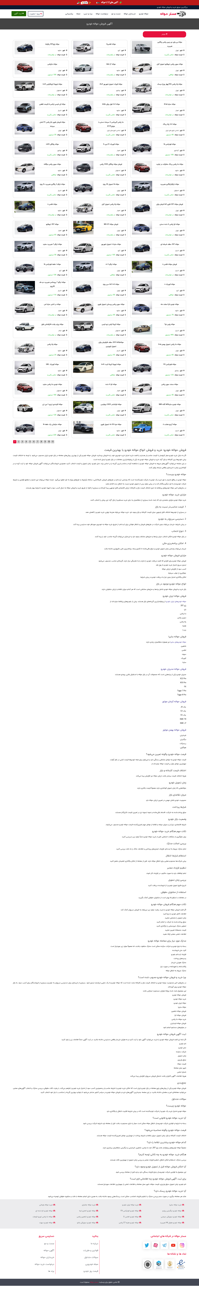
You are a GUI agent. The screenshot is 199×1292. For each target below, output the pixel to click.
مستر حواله (93, 1282)
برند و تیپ (88, 14)
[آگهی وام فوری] (99, 2)
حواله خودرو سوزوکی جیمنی (171, 1217)
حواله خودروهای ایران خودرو (176, 601)
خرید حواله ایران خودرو (130, 1205)
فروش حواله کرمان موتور (174, 701)
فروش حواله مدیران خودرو (173, 669)
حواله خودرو (143, 14)
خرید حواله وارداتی (46, 1205)
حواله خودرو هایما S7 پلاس (129, 1223)
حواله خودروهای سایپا (178, 642)
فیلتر (164, 34)
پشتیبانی (69, 14)
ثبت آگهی (18, 13)
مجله (78, 14)
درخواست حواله (102, 14)
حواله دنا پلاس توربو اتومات (43, 1217)
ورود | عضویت (34, 14)
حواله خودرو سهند (46, 1223)
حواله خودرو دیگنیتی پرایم (172, 1211)
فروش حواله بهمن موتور (174, 730)
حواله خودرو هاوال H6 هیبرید (171, 1223)
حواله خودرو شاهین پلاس (86, 1217)
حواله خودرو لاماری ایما (87, 1211)
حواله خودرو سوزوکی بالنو (86, 1223)
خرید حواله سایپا (175, 1205)
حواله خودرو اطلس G (131, 1217)
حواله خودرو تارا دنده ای (44, 1211)
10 (49, 442)
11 (53, 442)
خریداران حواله (130, 14)
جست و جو (115, 14)
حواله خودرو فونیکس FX (130, 1211)
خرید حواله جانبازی (89, 1205)
